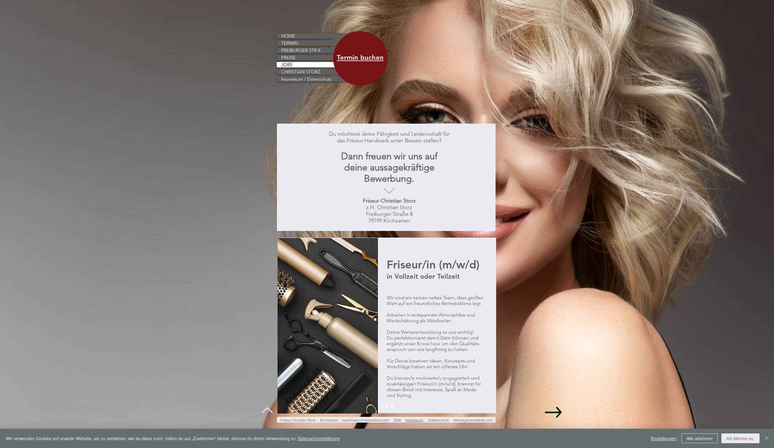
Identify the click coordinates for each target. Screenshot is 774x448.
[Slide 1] (381, 406)
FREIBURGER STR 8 (300, 50)
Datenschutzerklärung (319, 438)
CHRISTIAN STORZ (300, 72)
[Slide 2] (387, 406)
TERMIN (289, 43)
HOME (288, 36)
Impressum (414, 420)
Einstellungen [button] (664, 438)
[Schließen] (766, 438)
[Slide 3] (392, 406)
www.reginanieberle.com (473, 420)
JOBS (286, 64)
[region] (360, 66)
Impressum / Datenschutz (306, 79)
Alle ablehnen (700, 438)
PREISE (288, 57)
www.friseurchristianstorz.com (365, 420)
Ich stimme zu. (740, 438)
